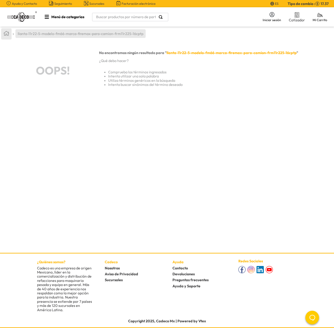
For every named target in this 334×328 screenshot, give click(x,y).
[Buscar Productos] (161, 17)
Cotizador (297, 20)
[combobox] (172, 17)
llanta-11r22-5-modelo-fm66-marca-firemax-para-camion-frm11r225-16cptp (80, 33)
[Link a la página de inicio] (6, 34)
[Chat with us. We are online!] (312, 317)
